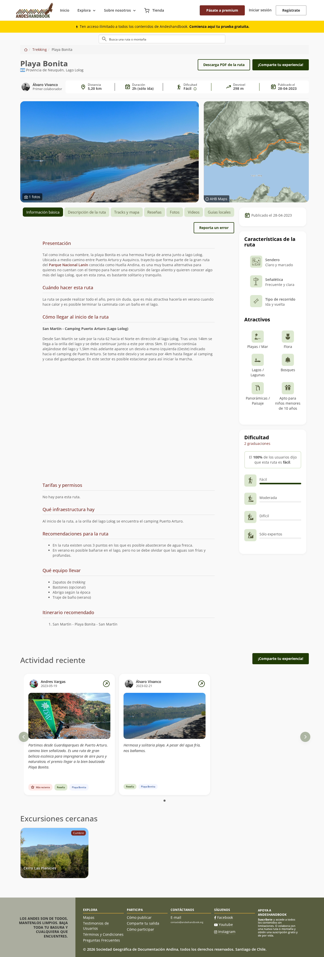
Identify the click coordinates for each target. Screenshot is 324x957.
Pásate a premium (222, 10)
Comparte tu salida (143, 923)
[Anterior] (24, 737)
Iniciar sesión (260, 10)
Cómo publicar (139, 917)
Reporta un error (214, 227)
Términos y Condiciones (103, 934)
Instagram (226, 931)
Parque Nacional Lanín (68, 264)
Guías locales (219, 212)
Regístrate (291, 10)
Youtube (226, 924)
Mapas (88, 917)
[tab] (129, 243)
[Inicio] (26, 49)
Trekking (39, 49)
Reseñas (154, 212)
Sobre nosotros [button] (117, 10)
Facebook (225, 917)
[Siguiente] (305, 737)
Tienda (157, 10)
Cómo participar (140, 929)
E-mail (176, 917)
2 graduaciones (257, 443)
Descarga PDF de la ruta (224, 64)
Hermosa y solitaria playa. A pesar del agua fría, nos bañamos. (162, 748)
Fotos (174, 212)
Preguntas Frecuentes (101, 940)
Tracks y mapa (126, 212)
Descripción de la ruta (87, 212)
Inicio (64, 10)
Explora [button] (84, 10)
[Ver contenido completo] (106, 684)
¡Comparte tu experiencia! (280, 64)
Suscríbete (265, 919)
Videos (193, 212)
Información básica (42, 212)
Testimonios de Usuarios (96, 926)
